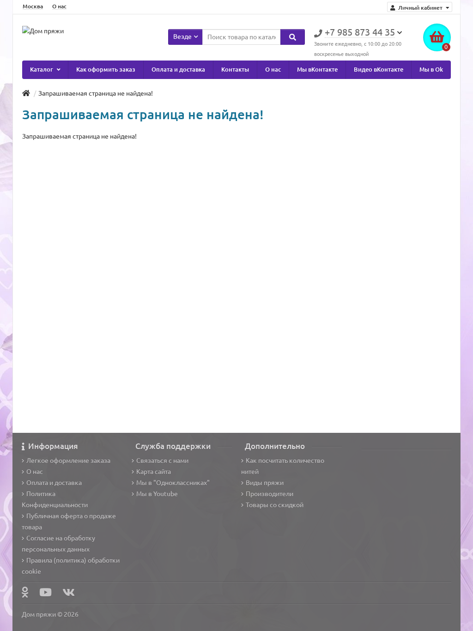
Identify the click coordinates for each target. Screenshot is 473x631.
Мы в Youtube (157, 494)
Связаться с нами (162, 460)
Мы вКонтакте (317, 69)
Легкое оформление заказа (68, 460)
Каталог (42, 69)
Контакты (235, 69)
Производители (269, 494)
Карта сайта (153, 471)
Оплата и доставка (178, 69)
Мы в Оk (431, 69)
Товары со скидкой (274, 505)
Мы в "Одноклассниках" (173, 482)
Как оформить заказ (105, 69)
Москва (33, 6)
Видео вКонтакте (378, 69)
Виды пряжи (265, 482)
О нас (59, 6)
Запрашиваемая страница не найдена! (95, 93)
